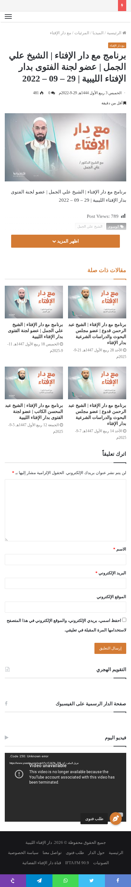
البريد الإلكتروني (110, 573)
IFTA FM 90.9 (77, 862)
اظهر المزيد (67, 241)
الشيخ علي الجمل (89, 226)
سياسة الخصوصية (23, 852)
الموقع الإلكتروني (111, 596)
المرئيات (81, 32)
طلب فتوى (94, 818)
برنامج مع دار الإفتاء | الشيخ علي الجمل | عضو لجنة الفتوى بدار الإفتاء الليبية (35, 330)
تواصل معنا (52, 852)
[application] (65, 787)
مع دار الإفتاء (60, 32)
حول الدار (96, 852)
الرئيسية (114, 32)
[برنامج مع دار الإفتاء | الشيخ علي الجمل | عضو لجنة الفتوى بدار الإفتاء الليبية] (34, 302)
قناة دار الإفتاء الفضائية (41, 862)
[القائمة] (8, 17)
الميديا (98, 32)
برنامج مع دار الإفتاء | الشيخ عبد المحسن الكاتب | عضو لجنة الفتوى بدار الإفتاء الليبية (34, 411)
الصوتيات (101, 862)
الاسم (119, 549)
